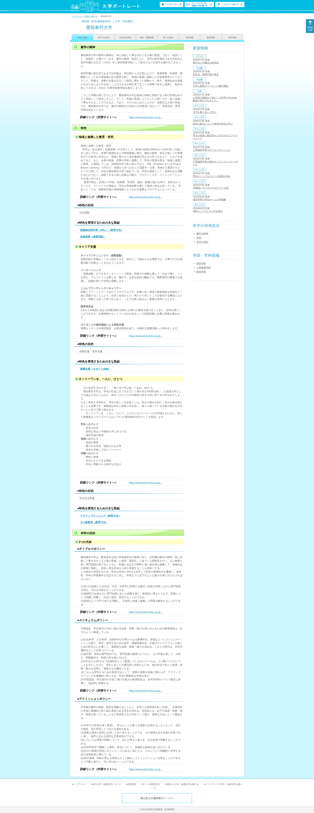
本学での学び (104, 37)
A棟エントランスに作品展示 (208, 211)
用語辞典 (131, 784)
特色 (198, 237)
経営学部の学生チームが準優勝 (209, 199)
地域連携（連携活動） (93, 236)
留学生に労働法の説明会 (206, 62)
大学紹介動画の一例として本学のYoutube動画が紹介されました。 (215, 99)
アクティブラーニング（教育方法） (100, 515)
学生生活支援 (125, 37)
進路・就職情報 (147, 37)
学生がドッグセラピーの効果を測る (212, 176)
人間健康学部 (203, 267)
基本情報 (232, 37)
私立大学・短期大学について (106, 784)
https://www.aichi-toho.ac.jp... (145, 117)
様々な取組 (168, 37)
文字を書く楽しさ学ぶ (204, 112)
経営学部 (201, 263)
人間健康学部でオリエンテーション (212, 150)
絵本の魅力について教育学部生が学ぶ (213, 123)
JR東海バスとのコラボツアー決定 (211, 188)
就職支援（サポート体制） (95, 368)
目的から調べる (91, 16)
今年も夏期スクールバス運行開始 (210, 86)
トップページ (77, 16)
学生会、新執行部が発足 (206, 74)
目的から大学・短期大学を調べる (182, 784)
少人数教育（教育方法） (94, 522)
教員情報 (211, 37)
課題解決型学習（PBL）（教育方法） (101, 230)
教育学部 (201, 271)
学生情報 (190, 37)
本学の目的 (202, 242)
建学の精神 (202, 233)
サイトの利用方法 (151, 784)
